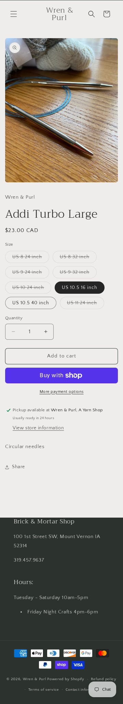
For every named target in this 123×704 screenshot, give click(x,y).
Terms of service (43, 690)
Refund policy (104, 679)
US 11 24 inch (85, 304)
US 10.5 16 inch (79, 287)
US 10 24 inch (31, 289)
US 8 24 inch (30, 258)
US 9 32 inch (78, 273)
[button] (13, 13)
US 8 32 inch (78, 258)
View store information (38, 428)
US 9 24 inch (30, 273)
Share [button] (18, 467)
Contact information (83, 690)
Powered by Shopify (65, 679)
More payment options (62, 391)
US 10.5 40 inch (30, 303)
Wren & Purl (34, 679)
